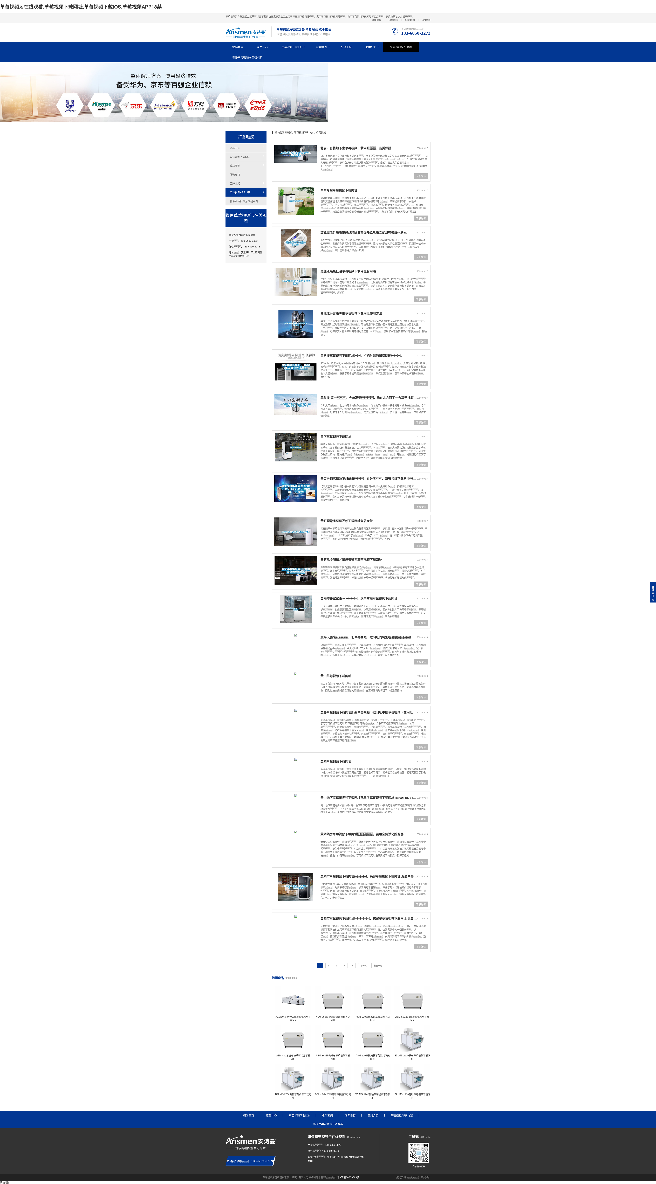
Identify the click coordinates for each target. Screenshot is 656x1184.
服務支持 (346, 47)
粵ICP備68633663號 (348, 1177)
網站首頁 (237, 47)
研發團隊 (393, 20)
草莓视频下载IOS (292, 47)
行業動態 (321, 132)
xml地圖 (426, 20)
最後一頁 (378, 965)
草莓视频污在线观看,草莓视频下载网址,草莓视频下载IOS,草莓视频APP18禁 (81, 6)
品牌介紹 (370, 47)
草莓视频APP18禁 (401, 47)
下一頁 (363, 965)
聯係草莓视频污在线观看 (247, 57)
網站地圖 (410, 20)
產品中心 (262, 47)
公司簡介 (376, 20)
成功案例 (321, 47)
